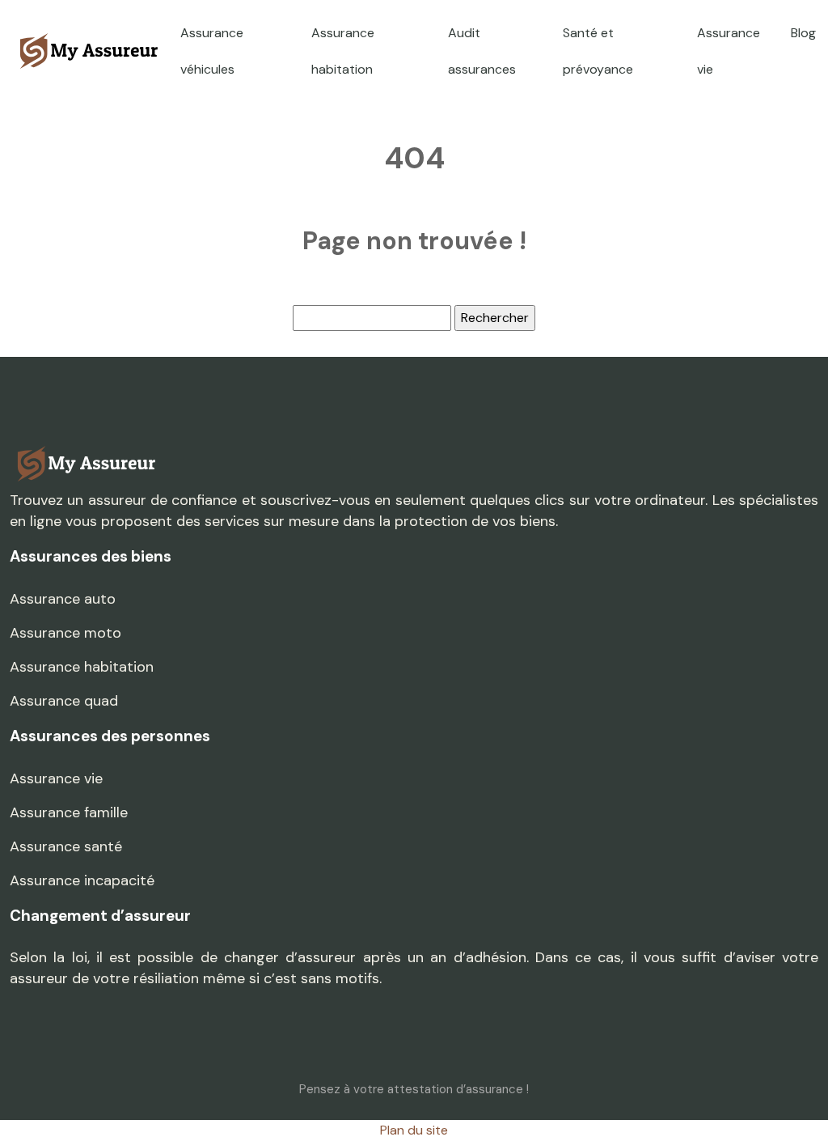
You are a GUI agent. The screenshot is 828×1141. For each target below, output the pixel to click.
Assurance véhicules (211, 51)
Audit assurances (482, 51)
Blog (803, 32)
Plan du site (414, 1130)
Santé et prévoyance (598, 51)
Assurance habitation (342, 51)
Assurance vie (728, 51)
